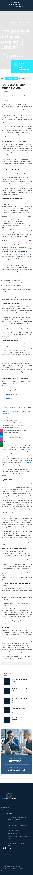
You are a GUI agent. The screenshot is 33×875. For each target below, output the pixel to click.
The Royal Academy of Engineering (17, 825)
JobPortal (11, 33)
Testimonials (20, 44)
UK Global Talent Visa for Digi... (20, 680)
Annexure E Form (7, 398)
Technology (11, 22)
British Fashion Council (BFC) (15, 841)
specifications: (5, 413)
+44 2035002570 (19, 6)
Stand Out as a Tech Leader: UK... (18, 709)
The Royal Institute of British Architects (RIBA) (18, 845)
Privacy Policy (13, 868)
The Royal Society (12, 828)
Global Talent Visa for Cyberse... (19, 718)
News (18, 33)
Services (26, 22)
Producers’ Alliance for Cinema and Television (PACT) (19, 837)
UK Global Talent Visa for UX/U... (20, 699)
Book (19, 22)
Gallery (24, 33)
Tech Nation (11, 822)
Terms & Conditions (6, 870)
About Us (11, 44)
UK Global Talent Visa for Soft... (20, 689)
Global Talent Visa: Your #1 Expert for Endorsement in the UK (18, 818)
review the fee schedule (17, 183)
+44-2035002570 (24, 68)
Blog (6, 852)
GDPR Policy (4, 868)
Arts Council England (13, 833)
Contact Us (12, 55)
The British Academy (13, 830)
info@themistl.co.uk (16, 770)
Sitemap (21, 868)
